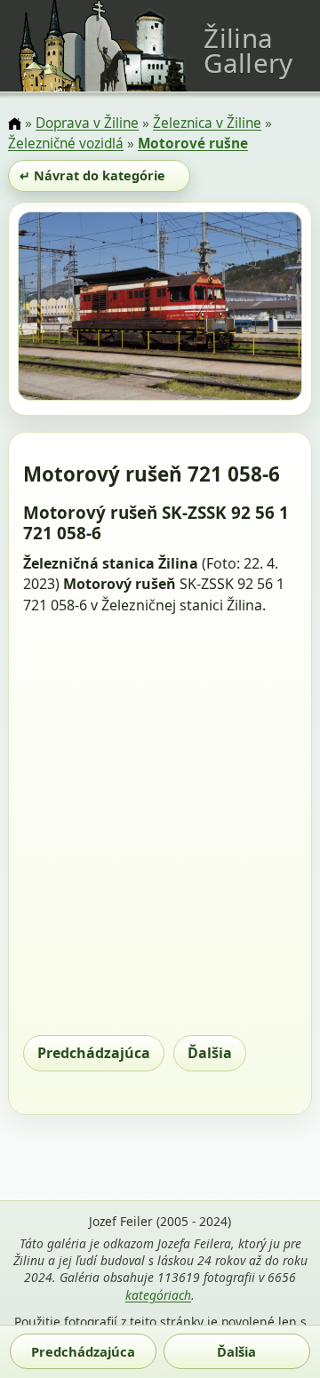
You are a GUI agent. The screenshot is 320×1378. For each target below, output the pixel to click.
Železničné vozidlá (66, 143)
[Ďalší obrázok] (259, 309)
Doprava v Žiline (87, 123)
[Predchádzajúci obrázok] (60, 309)
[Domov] (14, 124)
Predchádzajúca (93, 1053)
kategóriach (158, 1294)
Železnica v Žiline (207, 123)
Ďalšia (210, 1053)
